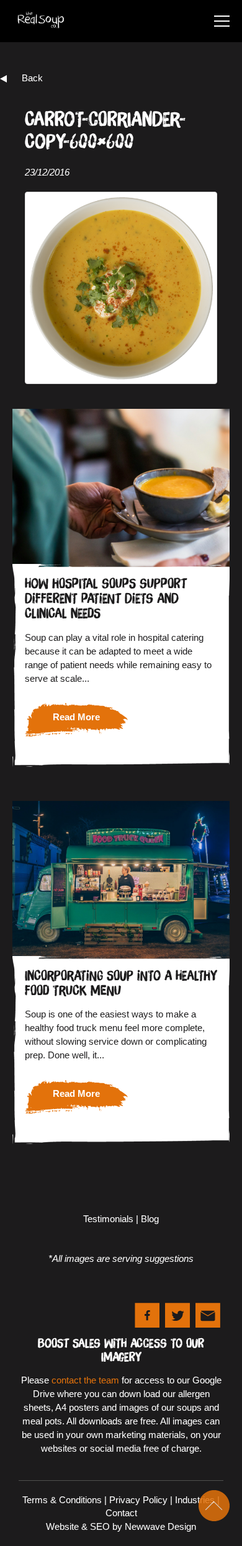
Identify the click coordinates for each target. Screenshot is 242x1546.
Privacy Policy (138, 1500)
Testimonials (108, 1218)
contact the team (85, 1380)
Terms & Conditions (62, 1500)
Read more (76, 717)
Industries (195, 1500)
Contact (121, 1513)
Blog (150, 1218)
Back (32, 78)
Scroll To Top (214, 1505)
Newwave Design (160, 1526)
